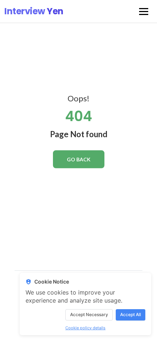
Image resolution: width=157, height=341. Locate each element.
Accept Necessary (89, 314)
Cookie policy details (85, 327)
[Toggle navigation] (144, 11)
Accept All (130, 314)
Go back (79, 159)
